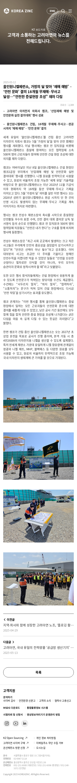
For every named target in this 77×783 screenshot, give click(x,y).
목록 (38, 672)
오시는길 (40, 747)
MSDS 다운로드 (11, 707)
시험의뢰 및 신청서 (13, 714)
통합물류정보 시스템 (37, 707)
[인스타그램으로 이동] (6, 723)
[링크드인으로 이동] (24, 723)
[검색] (63, 11)
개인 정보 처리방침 (46, 738)
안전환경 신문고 (27, 700)
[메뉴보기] (70, 11)
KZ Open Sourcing (13, 738)
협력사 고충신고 (63, 700)
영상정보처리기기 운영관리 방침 (43, 714)
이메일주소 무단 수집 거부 (49, 743)
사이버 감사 (9, 700)
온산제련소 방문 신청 (14, 747)
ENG (52, 10)
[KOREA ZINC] (18, 10)
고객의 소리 (45, 700)
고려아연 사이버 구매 (14, 743)
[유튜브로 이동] (15, 723)
